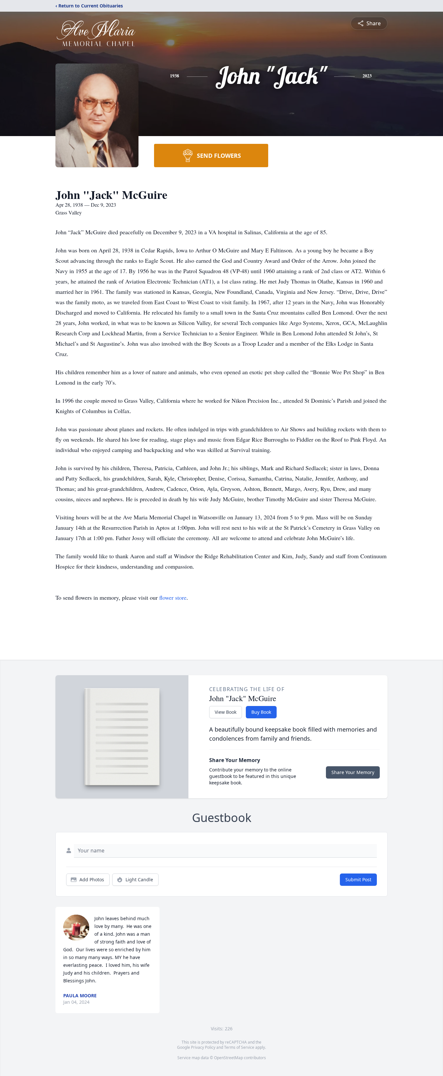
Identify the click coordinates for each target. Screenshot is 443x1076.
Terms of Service (239, 1047)
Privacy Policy (203, 1047)
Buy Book (261, 712)
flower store (172, 597)
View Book (225, 712)
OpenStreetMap (228, 1057)
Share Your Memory (352, 772)
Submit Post (358, 879)
